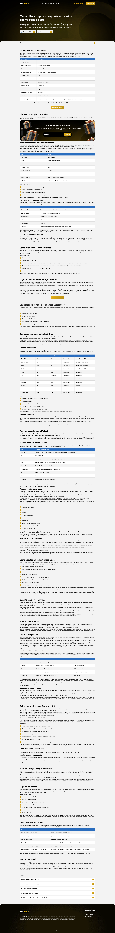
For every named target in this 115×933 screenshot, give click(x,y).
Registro (47, 3)
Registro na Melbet (78, 3)
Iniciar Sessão (90, 3)
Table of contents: (26, 43)
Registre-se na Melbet (57, 107)
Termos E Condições (90, 914)
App (42, 3)
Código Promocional (55, 3)
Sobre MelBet (88, 917)
